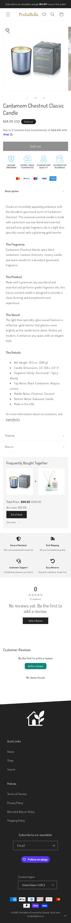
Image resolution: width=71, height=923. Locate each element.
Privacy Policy (15, 803)
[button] (8, 14)
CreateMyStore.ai (35, 916)
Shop (10, 760)
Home (10, 751)
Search (11, 769)
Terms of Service (17, 794)
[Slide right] (44, 98)
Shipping (10, 435)
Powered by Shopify (40, 912)
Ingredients (13, 419)
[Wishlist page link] (44, 14)
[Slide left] (27, 98)
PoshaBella (24, 912)
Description (12, 191)
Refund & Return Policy (21, 812)
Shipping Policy (16, 820)
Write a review (35, 666)
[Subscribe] (53, 845)
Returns (9, 446)
